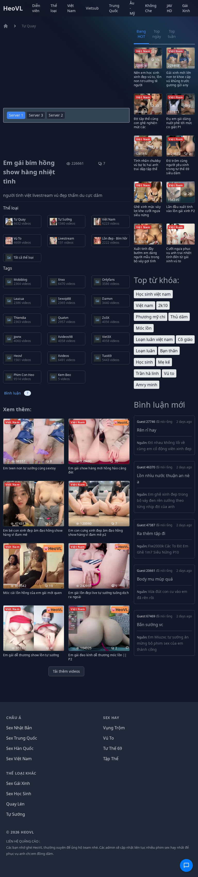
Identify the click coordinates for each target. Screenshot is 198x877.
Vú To (108, 738)
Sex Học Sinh (18, 793)
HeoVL (13, 8)
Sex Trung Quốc (21, 738)
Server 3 (36, 115)
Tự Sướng (15, 814)
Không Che (150, 8)
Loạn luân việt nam (154, 339)
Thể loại (54, 8)
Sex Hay (111, 717)
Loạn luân (145, 351)
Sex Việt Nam (19, 758)
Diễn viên (36, 8)
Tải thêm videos (66, 671)
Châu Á (13, 717)
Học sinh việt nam (153, 294)
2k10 (163, 305)
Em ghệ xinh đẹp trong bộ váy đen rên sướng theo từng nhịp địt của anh (162, 500)
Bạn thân (169, 351)
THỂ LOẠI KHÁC (21, 773)
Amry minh (146, 385)
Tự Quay (29, 25)
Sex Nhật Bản (19, 728)
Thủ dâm (179, 317)
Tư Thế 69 (112, 748)
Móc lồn (144, 328)
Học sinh (144, 362)
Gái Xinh (186, 8)
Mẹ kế (164, 362)
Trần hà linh (147, 373)
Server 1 (16, 115)
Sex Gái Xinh (18, 783)
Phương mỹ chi (150, 317)
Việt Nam (71, 8)
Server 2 (56, 115)
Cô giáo (185, 339)
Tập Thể (110, 758)
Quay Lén (15, 804)
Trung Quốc (114, 8)
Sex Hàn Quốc (20, 748)
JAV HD (169, 8)
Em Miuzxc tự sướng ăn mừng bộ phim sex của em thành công (163, 643)
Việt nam (144, 305)
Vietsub (92, 8)
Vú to (169, 373)
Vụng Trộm (114, 728)
